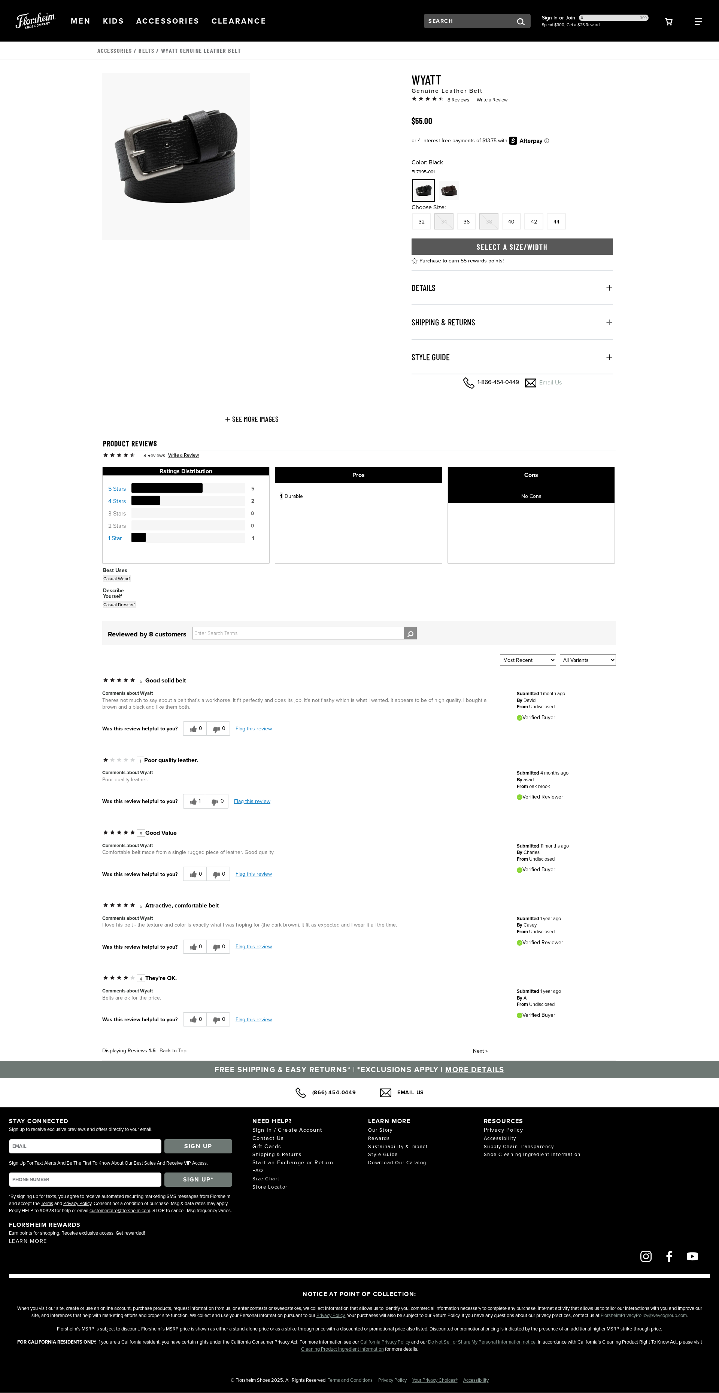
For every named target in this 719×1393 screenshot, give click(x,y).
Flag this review (254, 728)
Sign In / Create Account (287, 1130)
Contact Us (268, 1138)
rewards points (485, 260)
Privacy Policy (77, 1203)
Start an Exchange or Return (293, 1162)
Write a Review (492, 99)
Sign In (550, 17)
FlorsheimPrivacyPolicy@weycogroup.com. (644, 1315)
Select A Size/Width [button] (512, 246)
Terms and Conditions (351, 1380)
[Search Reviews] (410, 633)
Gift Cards (266, 1146)
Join (570, 17)
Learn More (28, 1241)
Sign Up (198, 1146)
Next (480, 1051)
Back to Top (173, 1050)
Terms (47, 1203)
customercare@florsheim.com (120, 1210)
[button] (81, 20)
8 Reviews (458, 99)
